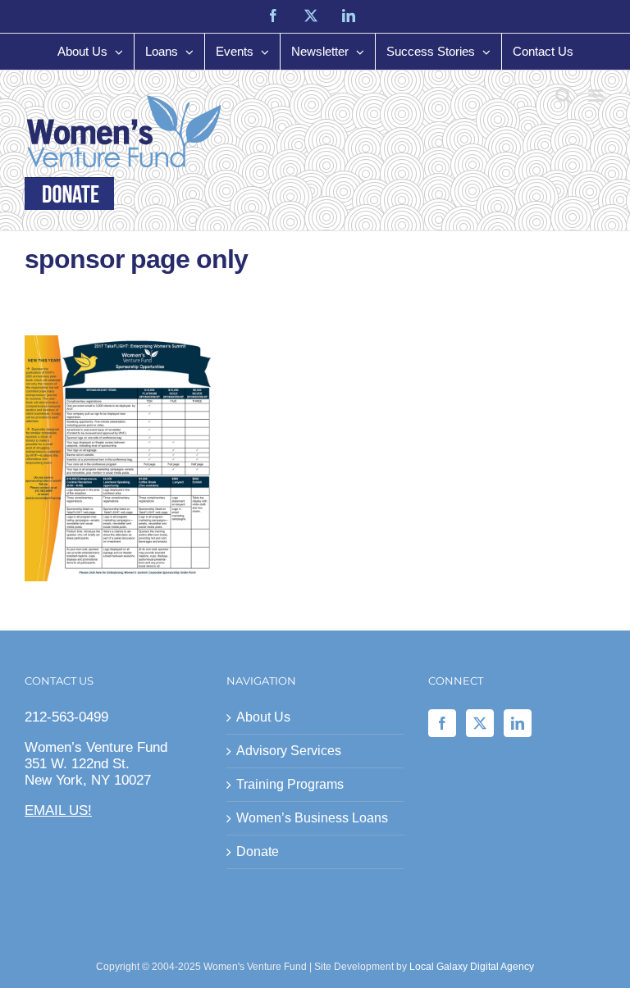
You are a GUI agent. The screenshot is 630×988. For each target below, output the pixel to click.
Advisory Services (288, 751)
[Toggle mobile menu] (596, 95)
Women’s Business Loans (312, 818)
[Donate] (69, 193)
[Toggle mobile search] (563, 95)
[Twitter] (480, 723)
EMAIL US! (58, 810)
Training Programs (290, 784)
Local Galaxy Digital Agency (471, 966)
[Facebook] (442, 723)
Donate (257, 851)
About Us (263, 717)
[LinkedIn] (518, 723)
